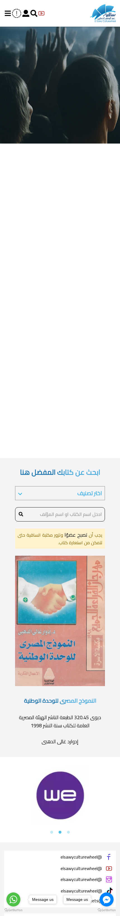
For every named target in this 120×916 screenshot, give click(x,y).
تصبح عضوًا (75, 534)
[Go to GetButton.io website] (13, 910)
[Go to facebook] (107, 899)
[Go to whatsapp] (13, 899)
